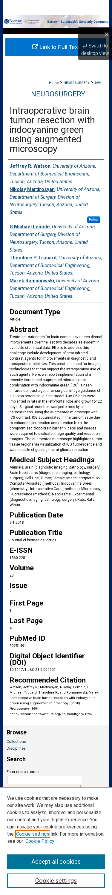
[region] (56, 841)
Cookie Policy (39, 841)
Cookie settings (32, 834)
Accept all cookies (56, 861)
